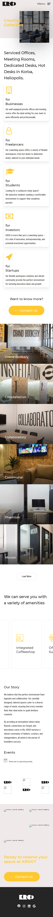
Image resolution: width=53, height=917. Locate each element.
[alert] (26, 760)
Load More (26, 576)
